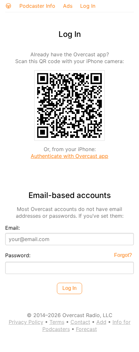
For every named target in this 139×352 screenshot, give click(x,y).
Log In (87, 6)
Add (101, 322)
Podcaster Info (37, 6)
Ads (67, 6)
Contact (80, 322)
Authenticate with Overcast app (69, 156)
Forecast (86, 329)
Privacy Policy (26, 322)
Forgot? (123, 255)
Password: (17, 255)
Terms (56, 322)
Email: (12, 228)
